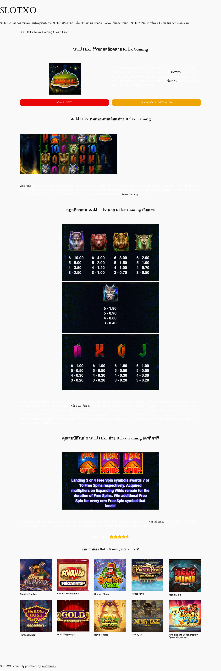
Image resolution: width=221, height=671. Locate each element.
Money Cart (138, 634)
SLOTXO (18, 10)
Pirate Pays (138, 593)
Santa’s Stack (101, 594)
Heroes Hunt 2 (28, 634)
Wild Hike (25, 185)
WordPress (49, 666)
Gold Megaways (66, 634)
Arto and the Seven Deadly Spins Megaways (183, 636)
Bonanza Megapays (68, 593)
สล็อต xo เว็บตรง (80, 406)
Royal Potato (101, 634)
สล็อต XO (171, 80)
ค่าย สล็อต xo (156, 521)
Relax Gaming (130, 194)
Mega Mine (175, 594)
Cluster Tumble (28, 594)
